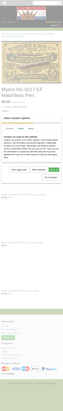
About (30, 128)
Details (21, 128)
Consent (9, 128)
